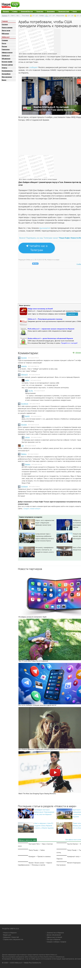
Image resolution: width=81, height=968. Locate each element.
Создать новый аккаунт (32, 508)
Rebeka (23, 454)
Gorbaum (24, 486)
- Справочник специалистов (12, 939)
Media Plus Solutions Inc (32, 963)
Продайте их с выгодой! (69, 343)
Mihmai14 (24, 374)
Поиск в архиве (7, 27)
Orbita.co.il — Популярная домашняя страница (45, 319)
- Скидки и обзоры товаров (56, 942)
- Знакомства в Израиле (55, 933)
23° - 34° (71, 15)
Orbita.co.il (5, 37)
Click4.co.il (6, 55)
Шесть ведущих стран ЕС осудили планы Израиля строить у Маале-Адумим (44, 825)
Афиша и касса (7, 52)
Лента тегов (6, 30)
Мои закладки (7, 77)
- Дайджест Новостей (10, 937)
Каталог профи (7, 62)
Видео (4, 80)
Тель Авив (25, 15)
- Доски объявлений (53, 935)
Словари (5, 40)
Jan (22, 446)
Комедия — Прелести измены (40, 856)
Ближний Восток (27, 11)
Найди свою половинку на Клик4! (40, 309)
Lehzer (27, 437)
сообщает (33, 67)
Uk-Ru (30, 390)
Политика (39, 11)
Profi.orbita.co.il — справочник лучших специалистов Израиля (51, 329)
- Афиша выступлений (54, 937)
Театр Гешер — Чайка (37, 850)
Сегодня (5, 24)
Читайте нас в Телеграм (38, 248)
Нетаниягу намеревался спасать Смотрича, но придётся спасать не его (44, 550)
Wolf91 (27, 416)
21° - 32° (35, 15)
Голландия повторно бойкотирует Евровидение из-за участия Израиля (44, 812)
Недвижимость (7, 71)
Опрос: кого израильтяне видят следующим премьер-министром (44, 522)
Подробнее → (72, 314)
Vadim (27, 380)
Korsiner (24, 358)
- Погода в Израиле (53, 939)
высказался (45, 228)
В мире (14, 11)
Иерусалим (60, 15)
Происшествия (63, 11)
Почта (4, 43)
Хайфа (41, 15)
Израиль (6, 11)
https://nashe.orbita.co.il (47, 957)
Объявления (6, 58)
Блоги (75, 11)
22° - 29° (52, 15)
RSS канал (5, 33)
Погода (4, 46)
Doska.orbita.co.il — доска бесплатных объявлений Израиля (50, 338)
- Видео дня (6, 935)
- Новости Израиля (9, 933)
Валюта (4, 15)
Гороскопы (6, 49)
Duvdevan (24, 404)
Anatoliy (24, 366)
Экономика (51, 11)
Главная (5, 21)
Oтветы (4, 68)
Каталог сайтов (7, 65)
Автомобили (6, 74)
